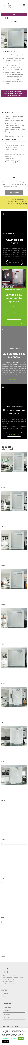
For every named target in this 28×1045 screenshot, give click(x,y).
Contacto (5, 997)
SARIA (2, 644)
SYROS (3, 566)
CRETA (3, 683)
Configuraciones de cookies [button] (9, 1038)
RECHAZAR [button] (5, 1041)
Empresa (5, 993)
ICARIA (3, 839)
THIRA (2, 879)
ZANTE (3, 957)
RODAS (3, 487)
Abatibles (7, 1010)
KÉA (2, 722)
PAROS (3, 800)
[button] (23, 4)
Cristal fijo (7, 1018)
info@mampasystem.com (10, 983)
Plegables (7, 1014)
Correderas (7, 1007)
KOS (2, 527)
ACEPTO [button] (21, 1038)
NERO (2, 918)
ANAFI (2, 761)
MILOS (3, 605)
